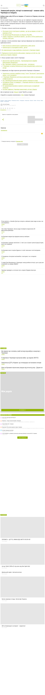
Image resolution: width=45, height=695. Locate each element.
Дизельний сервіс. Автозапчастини (12, 572)
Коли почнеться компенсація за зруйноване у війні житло (19, 45)
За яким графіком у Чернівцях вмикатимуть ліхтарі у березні (20, 89)
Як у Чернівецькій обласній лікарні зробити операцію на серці (20, 80)
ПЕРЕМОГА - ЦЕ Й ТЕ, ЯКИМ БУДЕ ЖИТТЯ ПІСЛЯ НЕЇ (16, 539)
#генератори (27, 100)
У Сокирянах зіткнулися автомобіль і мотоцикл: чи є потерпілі (18, 256)
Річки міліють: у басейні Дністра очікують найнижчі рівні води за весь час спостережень (22, 222)
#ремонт (2, 101)
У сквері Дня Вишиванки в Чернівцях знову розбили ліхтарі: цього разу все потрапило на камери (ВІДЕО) (22, 263)
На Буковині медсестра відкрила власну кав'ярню (15, 236)
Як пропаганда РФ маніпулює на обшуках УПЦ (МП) (17, 35)
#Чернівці (2, 100)
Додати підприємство (22, 437)
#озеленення (6, 101)
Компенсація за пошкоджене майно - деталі (15, 47)
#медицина (22, 100)
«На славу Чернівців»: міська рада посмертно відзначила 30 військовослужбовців (18, 229)
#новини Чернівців (7, 100)
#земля (35, 100)
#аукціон (31, 100)
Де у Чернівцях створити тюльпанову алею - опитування (18, 64)
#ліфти (42, 100)
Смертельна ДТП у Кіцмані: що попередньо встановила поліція (21, 363)
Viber (22, 95)
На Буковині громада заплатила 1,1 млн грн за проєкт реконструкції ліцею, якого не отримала (22, 243)
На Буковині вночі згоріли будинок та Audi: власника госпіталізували (20, 250)
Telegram (16, 92)
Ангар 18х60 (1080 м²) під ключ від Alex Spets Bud (16, 566)
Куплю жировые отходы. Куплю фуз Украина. (14, 599)
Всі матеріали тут (22, 410)
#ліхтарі (38, 100)
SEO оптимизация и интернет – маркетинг (14, 626)
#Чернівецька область (15, 100)
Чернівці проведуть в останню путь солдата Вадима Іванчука (18, 270)
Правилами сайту (19, 141)
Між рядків (6, 391)
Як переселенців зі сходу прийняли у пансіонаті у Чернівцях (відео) (21, 50)
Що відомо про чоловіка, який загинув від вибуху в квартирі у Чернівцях (20, 352)
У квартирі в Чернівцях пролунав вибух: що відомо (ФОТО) (19, 358)
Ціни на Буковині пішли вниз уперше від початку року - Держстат (22, 367)
